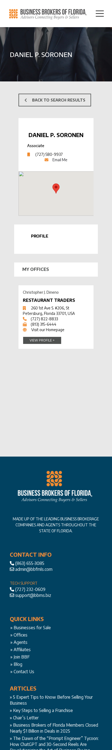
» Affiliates (20, 649)
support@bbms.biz (33, 595)
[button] (56, 188)
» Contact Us (22, 671)
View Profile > (42, 340)
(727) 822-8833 (44, 319)
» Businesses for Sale (30, 627)
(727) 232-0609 (30, 589)
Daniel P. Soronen (56, 134)
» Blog (16, 664)
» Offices (18, 635)
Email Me (59, 159)
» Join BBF (20, 657)
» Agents (18, 642)
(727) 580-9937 (49, 154)
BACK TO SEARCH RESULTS (58, 100)
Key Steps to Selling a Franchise (43, 710)
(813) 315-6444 (43, 324)
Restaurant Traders (49, 300)
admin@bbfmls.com (33, 569)
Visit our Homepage (47, 329)
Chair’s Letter (26, 717)
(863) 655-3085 (29, 563)
